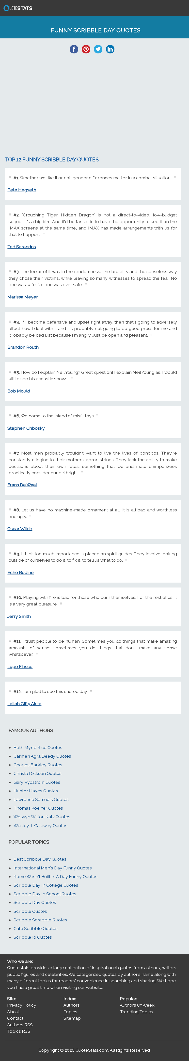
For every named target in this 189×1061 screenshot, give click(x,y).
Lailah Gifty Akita (24, 703)
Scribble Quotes (30, 911)
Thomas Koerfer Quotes (38, 808)
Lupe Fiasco (19, 666)
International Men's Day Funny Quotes (53, 867)
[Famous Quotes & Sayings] (17, 10)
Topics (70, 1011)
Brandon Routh (23, 347)
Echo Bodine (20, 572)
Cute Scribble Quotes (36, 928)
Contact (15, 1018)
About (13, 1011)
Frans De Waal (22, 484)
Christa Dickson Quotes (38, 773)
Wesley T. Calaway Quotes (40, 825)
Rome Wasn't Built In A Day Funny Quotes (55, 876)
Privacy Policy (21, 1005)
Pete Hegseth (21, 189)
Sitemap (72, 1018)
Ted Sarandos (21, 246)
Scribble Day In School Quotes (45, 893)
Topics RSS (18, 1031)
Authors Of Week (137, 1005)
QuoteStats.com (92, 1050)
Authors (71, 1005)
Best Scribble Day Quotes (40, 859)
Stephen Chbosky (26, 428)
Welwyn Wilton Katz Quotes (42, 816)
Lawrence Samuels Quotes (41, 799)
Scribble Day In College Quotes (46, 885)
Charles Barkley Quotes (38, 764)
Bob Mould (18, 390)
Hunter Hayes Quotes (36, 790)
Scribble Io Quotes (33, 937)
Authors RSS (20, 1024)
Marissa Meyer (22, 296)
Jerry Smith (19, 616)
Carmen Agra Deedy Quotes (42, 756)
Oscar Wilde (19, 528)
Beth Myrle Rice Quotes (38, 747)
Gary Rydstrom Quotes (37, 782)
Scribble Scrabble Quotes (40, 919)
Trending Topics (136, 1011)
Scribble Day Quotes (35, 902)
